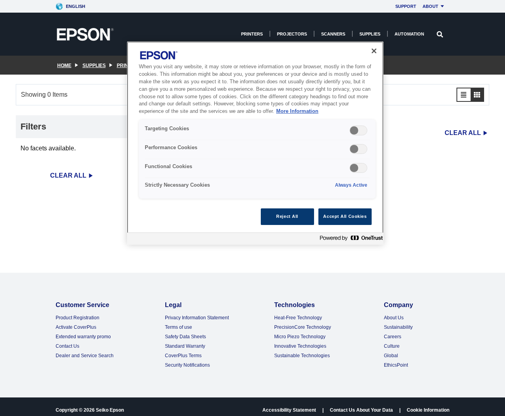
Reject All (287, 216)
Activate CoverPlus (76, 327)
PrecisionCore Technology (302, 327)
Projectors (292, 34)
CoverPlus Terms (183, 355)
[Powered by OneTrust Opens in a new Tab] (350, 240)
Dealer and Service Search (85, 355)
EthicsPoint (396, 365)
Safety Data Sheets (185, 336)
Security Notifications (187, 365)
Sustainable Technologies (302, 355)
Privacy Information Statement (197, 317)
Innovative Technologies (300, 346)
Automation (409, 34)
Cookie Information (428, 410)
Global (391, 355)
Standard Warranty (185, 346)
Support (405, 6)
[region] (255, 143)
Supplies (369, 34)
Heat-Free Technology (298, 317)
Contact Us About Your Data (361, 410)
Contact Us (67, 346)
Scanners (333, 34)
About (430, 6)
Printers (252, 34)
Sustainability (398, 327)
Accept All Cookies (345, 216)
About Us (394, 317)
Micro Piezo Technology (299, 336)
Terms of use (178, 327)
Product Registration (77, 317)
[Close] (374, 51)
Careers (392, 336)
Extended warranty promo (83, 336)
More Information (297, 111)
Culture (392, 346)
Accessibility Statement (289, 410)
